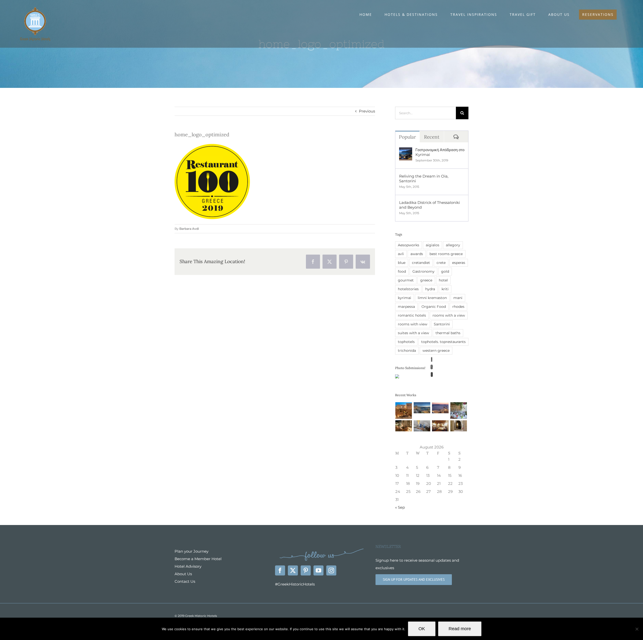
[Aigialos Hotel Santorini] (422, 407)
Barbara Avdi (189, 228)
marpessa (406, 307)
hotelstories (408, 289)
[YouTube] (318, 570)
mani (457, 298)
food (402, 271)
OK (421, 628)
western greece (436, 350)
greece (426, 280)
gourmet (406, 280)
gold (445, 271)
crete (441, 263)
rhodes (458, 307)
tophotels (406, 342)
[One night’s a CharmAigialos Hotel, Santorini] (440, 407)
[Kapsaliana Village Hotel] (458, 426)
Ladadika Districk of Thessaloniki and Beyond (429, 205)
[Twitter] (293, 570)
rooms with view (412, 324)
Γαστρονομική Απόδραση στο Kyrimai (439, 152)
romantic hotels (412, 315)
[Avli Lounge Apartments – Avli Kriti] (458, 410)
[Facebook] (280, 570)
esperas (458, 263)
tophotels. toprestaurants (443, 342)
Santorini (442, 324)
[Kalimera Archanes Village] (440, 426)
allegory (453, 245)
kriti (445, 289)
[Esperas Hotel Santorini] (422, 426)
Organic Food (433, 307)
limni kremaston (432, 298)
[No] (636, 628)
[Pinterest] (306, 570)
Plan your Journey (191, 551)
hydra (430, 289)
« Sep (400, 507)
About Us (183, 573)
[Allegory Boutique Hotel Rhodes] (403, 410)
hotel (443, 280)
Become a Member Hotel (198, 558)
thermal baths (448, 333)
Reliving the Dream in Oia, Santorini (423, 178)
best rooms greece (446, 254)
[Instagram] (331, 570)
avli (401, 254)
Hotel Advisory (188, 566)
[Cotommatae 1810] (403, 426)
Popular (407, 137)
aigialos (432, 245)
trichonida (407, 350)
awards (416, 254)
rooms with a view (449, 315)
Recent (431, 137)
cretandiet (421, 263)
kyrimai (404, 298)
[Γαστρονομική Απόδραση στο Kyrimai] (405, 151)
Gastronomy (423, 271)
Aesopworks (408, 245)
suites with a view (413, 333)
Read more (460, 628)
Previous (367, 111)
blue (401, 263)
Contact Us (185, 581)
